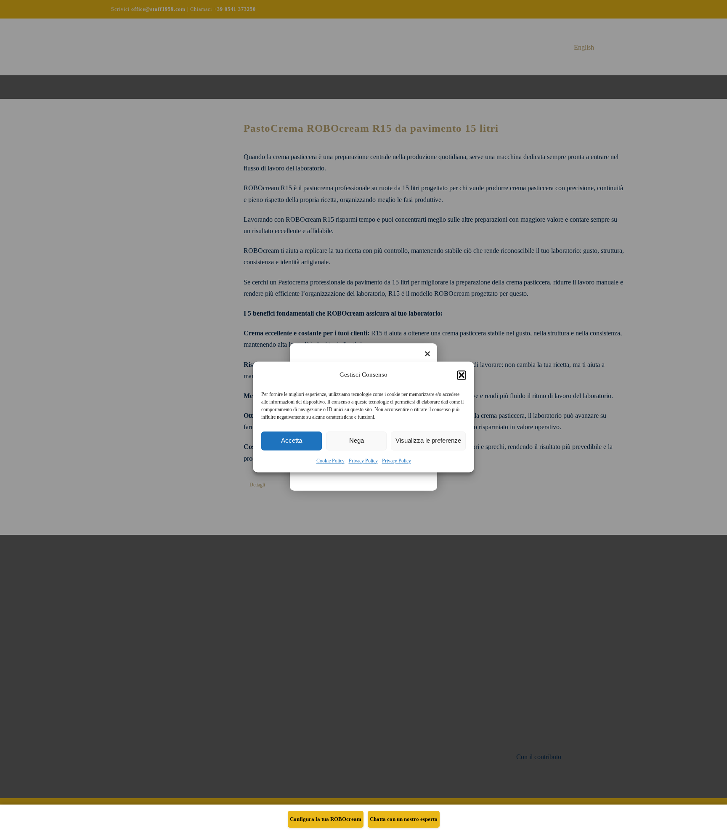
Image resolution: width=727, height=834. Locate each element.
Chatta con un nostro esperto (404, 819)
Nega (356, 440)
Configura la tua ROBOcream (325, 819)
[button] (461, 375)
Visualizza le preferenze (428, 440)
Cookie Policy (330, 461)
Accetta (291, 440)
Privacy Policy (363, 461)
